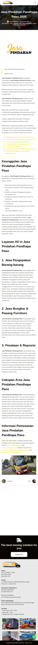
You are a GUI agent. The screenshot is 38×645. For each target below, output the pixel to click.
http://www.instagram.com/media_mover (15, 450)
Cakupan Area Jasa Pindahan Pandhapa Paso (20, 149)
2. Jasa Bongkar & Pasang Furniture (17, 144)
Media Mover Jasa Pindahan (24, 24)
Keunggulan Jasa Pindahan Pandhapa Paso (19, 137)
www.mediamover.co (14, 445)
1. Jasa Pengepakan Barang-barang (17, 142)
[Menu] (35, 2)
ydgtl (30, 642)
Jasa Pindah (5, 23)
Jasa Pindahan (14, 23)
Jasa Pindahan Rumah (25, 23)
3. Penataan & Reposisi (13, 146)
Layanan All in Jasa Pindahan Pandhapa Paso (20, 139)
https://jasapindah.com (9, 447)
